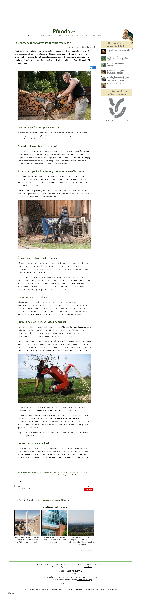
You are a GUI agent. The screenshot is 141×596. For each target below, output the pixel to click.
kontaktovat (71, 475)
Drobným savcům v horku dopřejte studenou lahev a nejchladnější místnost (117, 72)
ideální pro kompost (45, 286)
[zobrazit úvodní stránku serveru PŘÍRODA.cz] (70, 31)
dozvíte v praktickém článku (69, 425)
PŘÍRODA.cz (76, 571)
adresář (58, 35)
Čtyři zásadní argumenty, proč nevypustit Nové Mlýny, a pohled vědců (118, 58)
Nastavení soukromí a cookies (70, 584)
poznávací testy (40, 35)
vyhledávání (97, 35)
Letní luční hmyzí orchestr (117, 84)
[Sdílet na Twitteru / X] (91, 69)
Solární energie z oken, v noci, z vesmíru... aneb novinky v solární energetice (54, 539)
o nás (88, 35)
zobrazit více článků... (87, 551)
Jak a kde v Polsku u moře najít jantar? (118, 51)
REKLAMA (23, 482)
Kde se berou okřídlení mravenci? (116, 64)
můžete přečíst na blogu (32, 350)
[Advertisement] (70, 13)
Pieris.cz (124, 91)
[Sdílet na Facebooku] (94, 69)
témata (50, 35)
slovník (66, 35)
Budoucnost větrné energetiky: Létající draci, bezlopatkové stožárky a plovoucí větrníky (27, 539)
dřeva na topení (37, 179)
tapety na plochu (77, 35)
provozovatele (91, 564)
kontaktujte (88, 567)
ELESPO (44, 136)
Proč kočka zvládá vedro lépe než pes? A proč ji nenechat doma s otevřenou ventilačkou (118, 79)
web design (84, 580)
